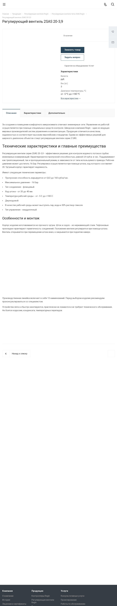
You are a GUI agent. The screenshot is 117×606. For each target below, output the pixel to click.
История (6, 600)
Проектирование (69, 600)
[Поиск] (112, 4)
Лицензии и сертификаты (14, 604)
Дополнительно (56, 113)
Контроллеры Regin (41, 596)
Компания (7, 591)
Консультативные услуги (72, 596)
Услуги (64, 591)
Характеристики (32, 113)
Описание (11, 113)
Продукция (37, 591)
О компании (7, 596)
